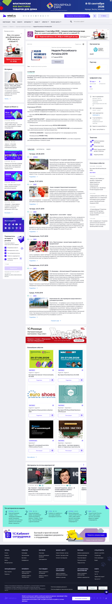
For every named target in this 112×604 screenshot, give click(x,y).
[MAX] (28, 16)
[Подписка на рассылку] (23, 16)
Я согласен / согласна (81, 598)
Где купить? (97, 579)
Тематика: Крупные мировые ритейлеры (62, 47)
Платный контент (81, 560)
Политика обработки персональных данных (62, 589)
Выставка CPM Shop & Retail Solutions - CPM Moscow (69, 411)
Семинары (41, 553)
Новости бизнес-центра (62, 553)
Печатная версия (81, 558)
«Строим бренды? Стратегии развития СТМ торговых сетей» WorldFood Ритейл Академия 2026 (98, 212)
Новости (7, 555)
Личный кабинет (10, 569)
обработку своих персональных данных (13, 275)
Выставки (24, 558)
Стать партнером (99, 558)
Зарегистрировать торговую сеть (26, 572)
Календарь (24, 553)
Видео (96, 560)
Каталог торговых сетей (62, 555)
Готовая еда (98, 555)
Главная (5, 26)
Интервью (7, 558)
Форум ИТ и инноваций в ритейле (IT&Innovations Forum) (39, 446)
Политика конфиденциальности (59, 587)
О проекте (82, 588)
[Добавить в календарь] (52, 380)
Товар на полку (81, 562)
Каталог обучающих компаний (44, 556)
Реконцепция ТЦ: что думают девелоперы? (63, 160)
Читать (7, 99)
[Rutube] (38, 16)
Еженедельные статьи (12, 250)
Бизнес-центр (60, 550)
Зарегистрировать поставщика (43, 572)
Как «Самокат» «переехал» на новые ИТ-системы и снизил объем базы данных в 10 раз (39, 489)
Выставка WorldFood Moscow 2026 (98, 169)
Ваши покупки (8, 571)
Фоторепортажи (9, 562)
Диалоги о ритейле (99, 553)
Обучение (42, 550)
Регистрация (68, 415)
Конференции (25, 560)
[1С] (98, 67)
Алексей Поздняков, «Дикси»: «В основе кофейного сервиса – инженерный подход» (65, 489)
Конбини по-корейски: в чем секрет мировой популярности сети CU (55, 514)
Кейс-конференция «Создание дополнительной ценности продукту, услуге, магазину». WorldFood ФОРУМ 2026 (98, 223)
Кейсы (6, 560)
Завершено (58, 61)
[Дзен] (40, 16)
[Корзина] (95, 16)
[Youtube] (36, 16)
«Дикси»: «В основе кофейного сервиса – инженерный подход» (11, 145)
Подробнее (32, 177)
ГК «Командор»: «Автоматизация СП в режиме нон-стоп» (67, 271)
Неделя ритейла (98, 154)
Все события (31, 457)
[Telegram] (31, 16)
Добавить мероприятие (83, 577)
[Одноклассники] (33, 16)
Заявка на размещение (83, 553)
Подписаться (13, 268)
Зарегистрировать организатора (82, 574)
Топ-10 (96, 574)
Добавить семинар (61, 577)
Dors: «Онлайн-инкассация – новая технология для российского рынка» (13, 186)
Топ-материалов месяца (13, 253)
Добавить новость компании (43, 576)
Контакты (103, 588)
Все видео (7, 213)
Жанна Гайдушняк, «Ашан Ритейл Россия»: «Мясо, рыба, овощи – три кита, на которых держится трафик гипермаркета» (13, 86)
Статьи (6, 553)
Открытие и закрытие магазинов (12, 259)
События (11, 26)
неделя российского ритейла (39, 66)
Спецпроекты (99, 550)
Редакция (92, 588)
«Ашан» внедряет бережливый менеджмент (63, 187)
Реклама (80, 550)
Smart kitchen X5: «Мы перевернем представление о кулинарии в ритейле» (66, 299)
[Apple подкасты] (48, 16)
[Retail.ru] (11, 15)
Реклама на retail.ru (9, 31)
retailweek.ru (96, 115)
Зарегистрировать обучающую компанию (61, 574)
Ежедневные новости (12, 247)
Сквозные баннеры (82, 555)
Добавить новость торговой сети (26, 576)
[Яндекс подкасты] (43, 16)
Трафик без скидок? (99, 576)
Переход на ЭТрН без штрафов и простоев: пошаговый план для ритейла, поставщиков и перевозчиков (13, 166)
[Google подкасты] (45, 16)
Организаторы (25, 555)
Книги (97, 569)
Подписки (7, 574)
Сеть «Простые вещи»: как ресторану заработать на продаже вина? (65, 243)
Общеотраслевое (99, 146)
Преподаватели (43, 559)
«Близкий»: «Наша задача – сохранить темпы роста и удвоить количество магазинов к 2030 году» (12, 206)
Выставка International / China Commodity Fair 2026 (41, 375)
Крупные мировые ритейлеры (23, 26)
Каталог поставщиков (61, 558)
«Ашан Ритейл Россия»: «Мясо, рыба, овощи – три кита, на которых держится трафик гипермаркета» (13, 125)
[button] (28, 22)
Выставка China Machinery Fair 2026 (68, 375)
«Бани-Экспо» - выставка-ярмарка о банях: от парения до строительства (69, 446)
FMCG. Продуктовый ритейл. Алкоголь (99, 150)
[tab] (31, 72)
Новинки (97, 571)
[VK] (26, 16)
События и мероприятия (13, 256)
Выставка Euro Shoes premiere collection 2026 (41, 411)
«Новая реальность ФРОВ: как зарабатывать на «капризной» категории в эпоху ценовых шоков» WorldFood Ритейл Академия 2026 (98, 199)
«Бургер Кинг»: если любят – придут (61, 214)
